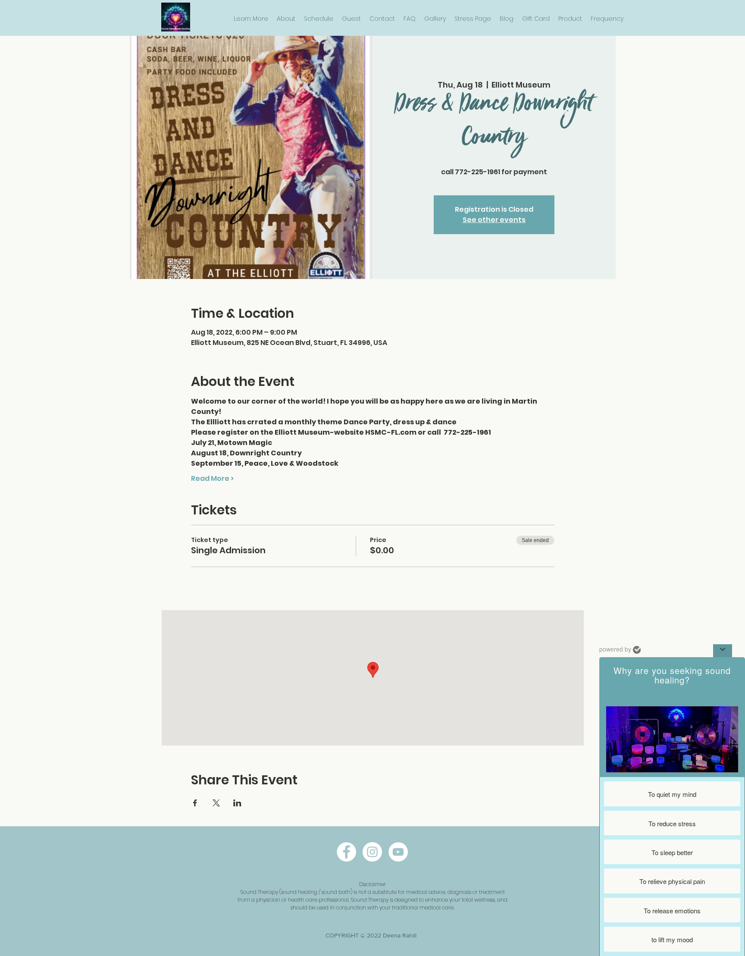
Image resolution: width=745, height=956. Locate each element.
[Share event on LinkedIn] (237, 802)
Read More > (212, 478)
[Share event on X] (216, 802)
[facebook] (346, 852)
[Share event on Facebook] (195, 802)
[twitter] (398, 852)
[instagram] (372, 852)
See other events (494, 220)
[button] (250, 19)
